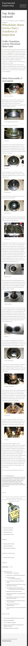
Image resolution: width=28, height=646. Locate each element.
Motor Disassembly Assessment (16, 483)
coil (13, 478)
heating (6, 481)
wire (8, 486)
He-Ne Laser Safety (11, 577)
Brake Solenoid (5, 478)
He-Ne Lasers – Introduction (13, 572)
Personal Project (10, 475)
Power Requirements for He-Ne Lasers (15, 587)
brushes (10, 478)
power (13, 484)
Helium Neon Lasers (8, 571)
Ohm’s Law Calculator (8, 529)
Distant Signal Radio (8, 545)
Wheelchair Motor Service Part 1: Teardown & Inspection (13, 29)
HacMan (10, 53)
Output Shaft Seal (6, 484)
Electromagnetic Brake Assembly (9, 480)
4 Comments (5, 22)
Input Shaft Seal (11, 481)
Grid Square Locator (8, 532)
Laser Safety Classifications (15, 578)
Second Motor (22, 484)
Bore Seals (11, 477)
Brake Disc (23, 477)
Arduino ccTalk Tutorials (9, 543)
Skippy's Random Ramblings (9, 548)
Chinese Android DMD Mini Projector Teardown (14, 618)
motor (17, 481)
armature (6, 477)
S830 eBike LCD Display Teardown (11, 628)
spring (3, 486)
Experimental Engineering (8, 4)
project (17, 484)
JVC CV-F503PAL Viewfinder (10, 622)
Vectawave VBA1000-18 (9, 620)
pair (11, 484)
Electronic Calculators (8, 527)
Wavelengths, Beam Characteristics (14, 591)
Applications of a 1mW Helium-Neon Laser (16, 575)
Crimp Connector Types (9, 534)
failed (18, 480)
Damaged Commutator (20, 478)
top (6, 486)
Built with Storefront (6, 640)
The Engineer (22, 20)
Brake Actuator (17, 477)
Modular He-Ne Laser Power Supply (17, 589)
